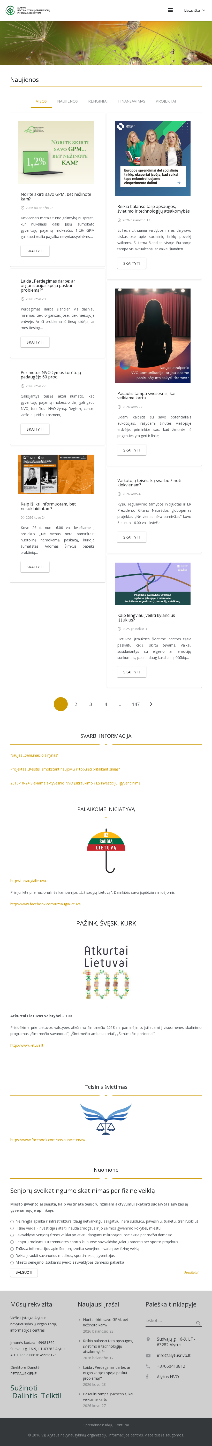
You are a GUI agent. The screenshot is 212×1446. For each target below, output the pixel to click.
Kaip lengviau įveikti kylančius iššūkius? (146, 617)
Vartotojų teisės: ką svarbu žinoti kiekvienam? (149, 483)
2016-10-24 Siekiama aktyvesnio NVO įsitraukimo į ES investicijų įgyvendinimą (75, 783)
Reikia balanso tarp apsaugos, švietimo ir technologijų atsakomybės (153, 209)
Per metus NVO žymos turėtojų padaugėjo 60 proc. (51, 375)
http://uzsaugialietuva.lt (29, 880)
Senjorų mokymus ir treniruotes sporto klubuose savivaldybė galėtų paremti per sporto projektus (96, 1242)
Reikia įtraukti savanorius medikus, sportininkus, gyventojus (64, 1255)
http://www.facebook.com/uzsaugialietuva (45, 903)
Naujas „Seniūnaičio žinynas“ (34, 755)
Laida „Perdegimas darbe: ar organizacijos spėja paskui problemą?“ (48, 285)
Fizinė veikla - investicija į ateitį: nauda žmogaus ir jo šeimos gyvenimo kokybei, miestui (87, 1228)
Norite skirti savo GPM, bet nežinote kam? (56, 196)
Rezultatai (191, 1272)
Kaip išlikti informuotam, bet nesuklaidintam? (48, 506)
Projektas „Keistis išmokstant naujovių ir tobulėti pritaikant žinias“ (65, 769)
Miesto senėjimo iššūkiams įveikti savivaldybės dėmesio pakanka (69, 1262)
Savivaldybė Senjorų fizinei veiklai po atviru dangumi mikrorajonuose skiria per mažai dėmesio (93, 1235)
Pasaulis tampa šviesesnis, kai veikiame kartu (146, 396)
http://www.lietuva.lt (26, 1045)
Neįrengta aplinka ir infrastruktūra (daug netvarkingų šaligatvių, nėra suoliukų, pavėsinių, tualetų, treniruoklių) (106, 1221)
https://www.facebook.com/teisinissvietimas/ (47, 1139)
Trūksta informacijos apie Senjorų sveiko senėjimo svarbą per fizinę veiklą (76, 1248)
